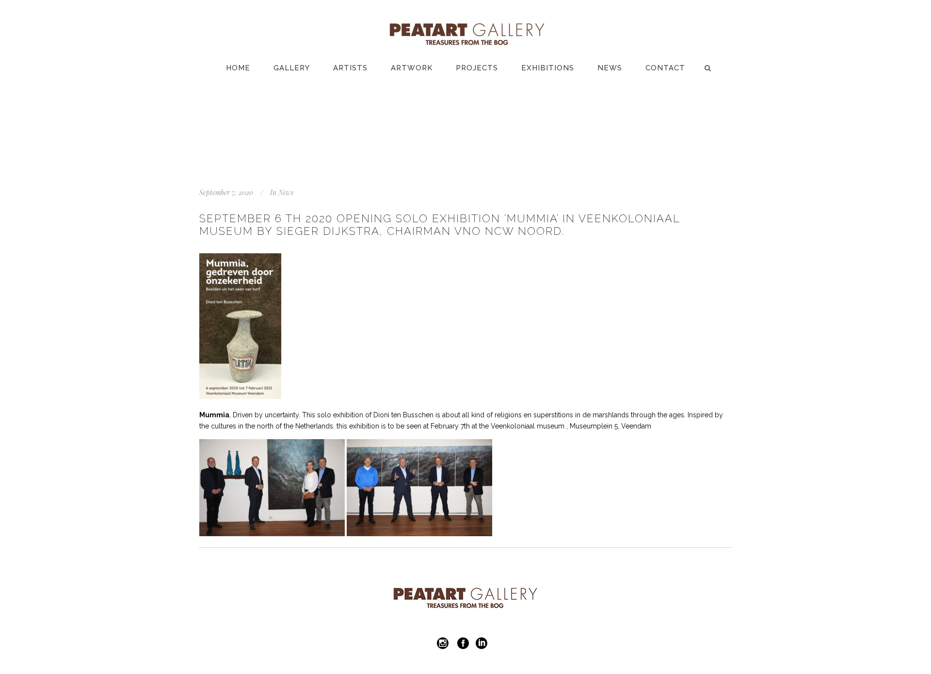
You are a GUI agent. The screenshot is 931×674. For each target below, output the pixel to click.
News (285, 192)
